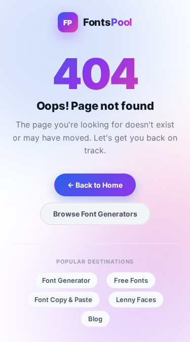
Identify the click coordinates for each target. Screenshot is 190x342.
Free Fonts (131, 280)
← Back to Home (95, 185)
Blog (95, 319)
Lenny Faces (136, 299)
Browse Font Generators (95, 213)
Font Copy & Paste (63, 299)
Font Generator (66, 280)
